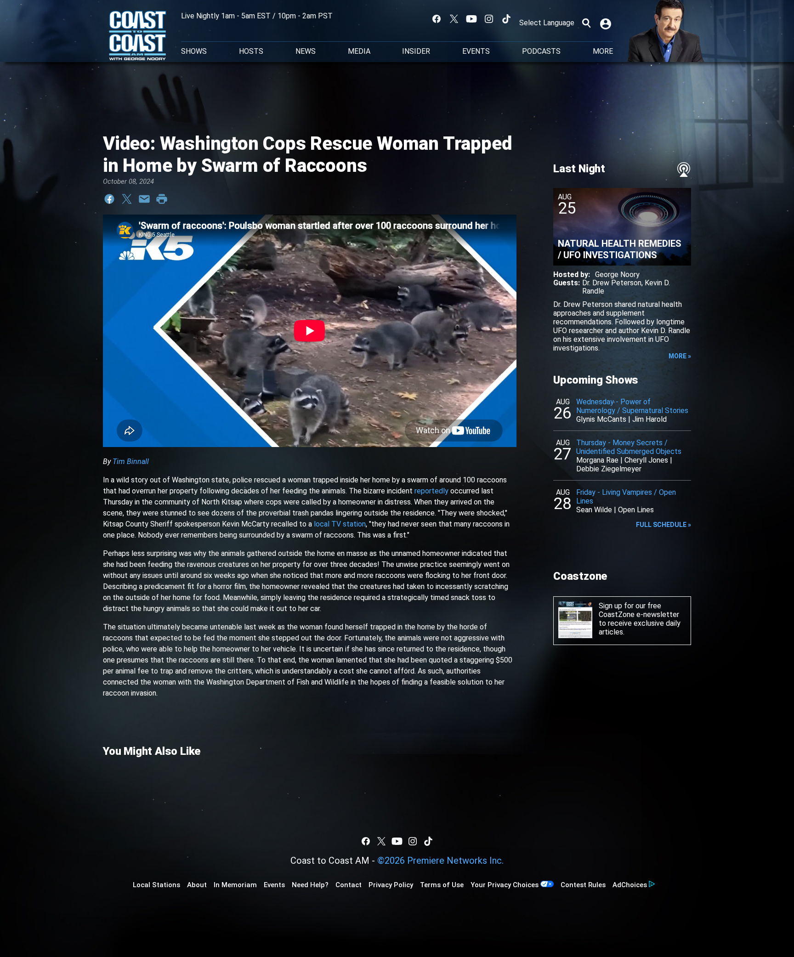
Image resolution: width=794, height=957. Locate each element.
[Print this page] (161, 199)
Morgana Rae (597, 460)
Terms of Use (442, 885)
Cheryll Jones (646, 460)
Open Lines (636, 509)
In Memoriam (235, 885)
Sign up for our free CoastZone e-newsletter (639, 610)
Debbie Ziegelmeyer (608, 468)
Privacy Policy (391, 885)
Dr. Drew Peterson (611, 282)
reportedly (431, 491)
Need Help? (310, 885)
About (197, 885)
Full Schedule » (663, 524)
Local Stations (156, 885)
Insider (416, 51)
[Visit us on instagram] (488, 18)
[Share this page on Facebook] (109, 199)
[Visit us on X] (453, 18)
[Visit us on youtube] (471, 18)
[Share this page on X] (126, 199)
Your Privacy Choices (505, 885)
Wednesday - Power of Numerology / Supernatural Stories (632, 406)
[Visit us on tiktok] (506, 18)
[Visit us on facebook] (436, 18)
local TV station (340, 524)
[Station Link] (137, 36)
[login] (606, 23)
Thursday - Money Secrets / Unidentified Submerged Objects (628, 447)
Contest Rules (583, 885)
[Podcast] (683, 169)
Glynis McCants (601, 419)
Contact (348, 885)
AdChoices (630, 885)
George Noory (617, 274)
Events (476, 51)
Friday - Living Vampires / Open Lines (626, 496)
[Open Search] (586, 23)
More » (680, 356)
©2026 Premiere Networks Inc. (440, 860)
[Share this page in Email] (144, 199)
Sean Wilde (594, 509)
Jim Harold (649, 419)
